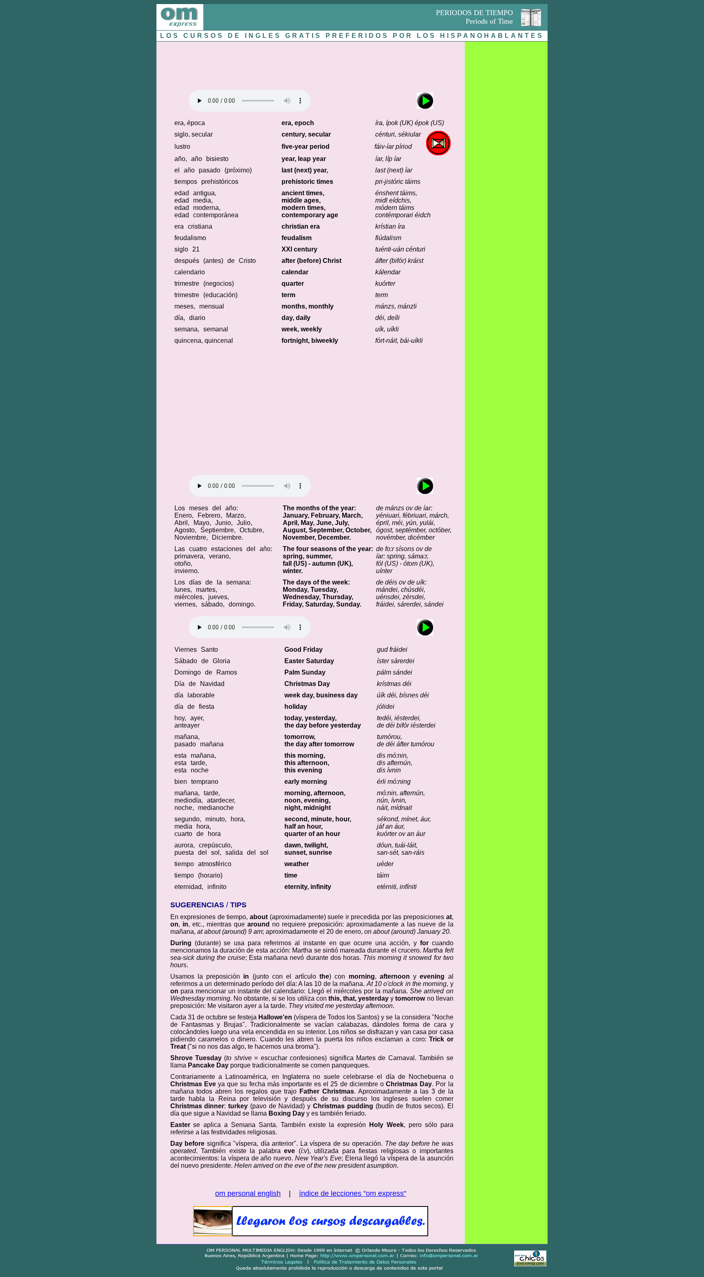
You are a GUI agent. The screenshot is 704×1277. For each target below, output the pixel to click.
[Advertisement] (311, 63)
